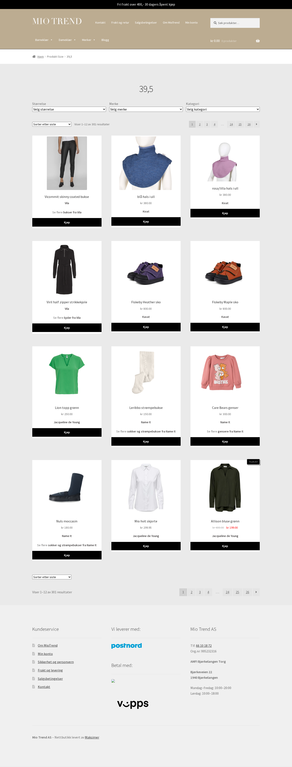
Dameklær (65, 40)
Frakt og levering (50, 670)
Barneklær (42, 40)
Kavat (146, 317)
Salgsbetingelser (146, 22)
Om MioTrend (171, 22)
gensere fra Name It (230, 431)
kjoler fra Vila (72, 318)
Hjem (40, 56)
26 (249, 124)
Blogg (105, 40)
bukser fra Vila (72, 212)
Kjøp (67, 222)
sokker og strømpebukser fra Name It (151, 431)
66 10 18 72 (204, 645)
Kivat (146, 211)
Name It (146, 422)
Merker (86, 40)
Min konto (191, 22)
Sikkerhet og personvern (56, 662)
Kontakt (100, 22)
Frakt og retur (120, 22)
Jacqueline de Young (67, 422)
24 (231, 124)
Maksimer (92, 737)
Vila (67, 203)
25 (240, 124)
